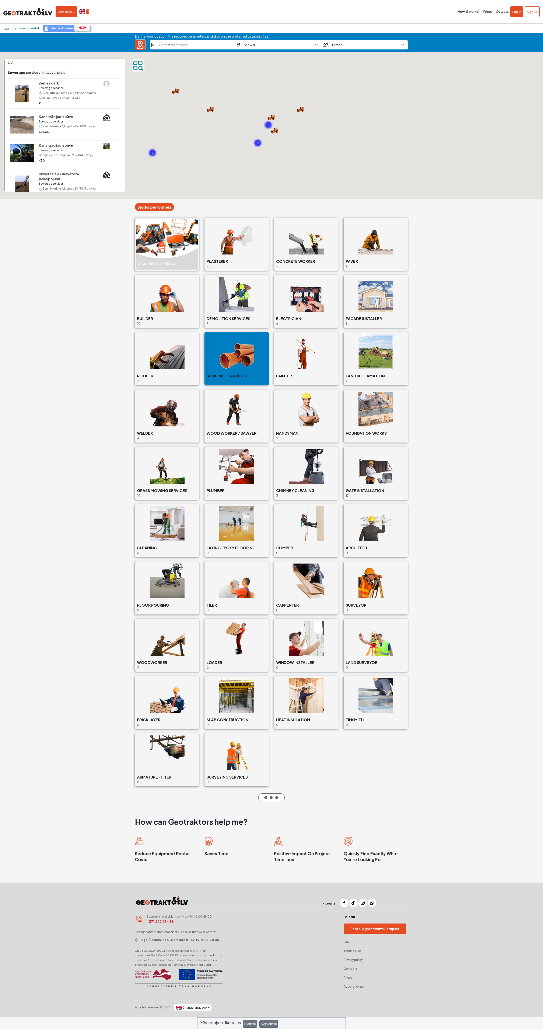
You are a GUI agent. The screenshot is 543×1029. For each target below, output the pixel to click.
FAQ (347, 942)
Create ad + (66, 12)
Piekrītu (250, 1024)
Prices (348, 977)
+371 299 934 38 (160, 921)
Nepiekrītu (269, 1024)
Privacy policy (353, 960)
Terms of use (352, 951)
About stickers (354, 986)
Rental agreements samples (374, 928)
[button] (84, 11)
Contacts (350, 968)
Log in (516, 12)
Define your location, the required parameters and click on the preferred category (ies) (202, 36)
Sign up (532, 12)
